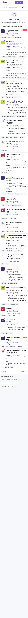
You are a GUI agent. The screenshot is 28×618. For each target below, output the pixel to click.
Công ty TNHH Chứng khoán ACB (14, 43)
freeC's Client (9, 31)
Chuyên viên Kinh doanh (13, 154)
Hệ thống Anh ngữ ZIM (11, 199)
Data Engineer (10, 41)
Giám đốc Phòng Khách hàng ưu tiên (16, 235)
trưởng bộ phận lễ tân (8, 386)
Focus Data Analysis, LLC (12, 144)
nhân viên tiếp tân (7, 383)
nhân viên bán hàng (12, 379)
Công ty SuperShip (10, 156)
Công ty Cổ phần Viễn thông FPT (13, 258)
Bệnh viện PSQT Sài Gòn (11, 352)
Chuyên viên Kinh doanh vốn (14, 82)
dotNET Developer (11, 198)
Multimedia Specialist (12, 30)
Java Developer (10, 319)
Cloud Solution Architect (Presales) (15, 268)
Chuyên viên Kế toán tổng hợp (14, 101)
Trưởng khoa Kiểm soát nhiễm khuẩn (16, 350)
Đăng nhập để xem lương (12, 33)
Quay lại (5, 371)
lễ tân (16, 383)
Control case (9, 225)
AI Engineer (9, 308)
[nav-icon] (25, 2)
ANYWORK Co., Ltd (10, 123)
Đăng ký (19, 2)
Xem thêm (23, 371)
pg (3, 379)
